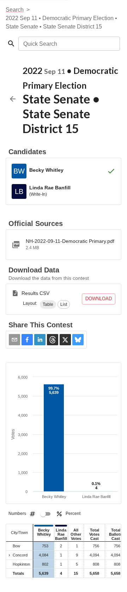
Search (15, 10)
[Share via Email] (14, 339)
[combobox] (68, 44)
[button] (48, 304)
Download (98, 298)
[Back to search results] (13, 99)
